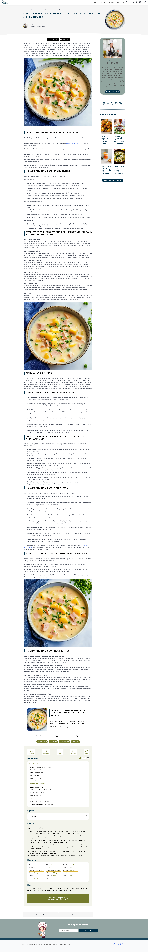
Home (95, 2)
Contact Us (120, 2)
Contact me (44, 944)
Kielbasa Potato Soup (73, 143)
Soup (29, 9)
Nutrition (73, 753)
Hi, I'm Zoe (37, 944)
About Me (111, 2)
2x (82, 758)
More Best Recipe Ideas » (112, 180)
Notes (86, 753)
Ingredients (31, 753)
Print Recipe (65, 39)
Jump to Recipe (53, 39)
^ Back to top (24, 944)
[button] (87, 764)
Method (60, 753)
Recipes (103, 2)
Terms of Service (65, 944)
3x (85, 758)
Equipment (46, 753)
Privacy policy (53, 944)
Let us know (52, 899)
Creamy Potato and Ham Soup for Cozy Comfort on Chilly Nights (47, 9)
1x (80, 758)
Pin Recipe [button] (63, 727)
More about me (112, 91)
